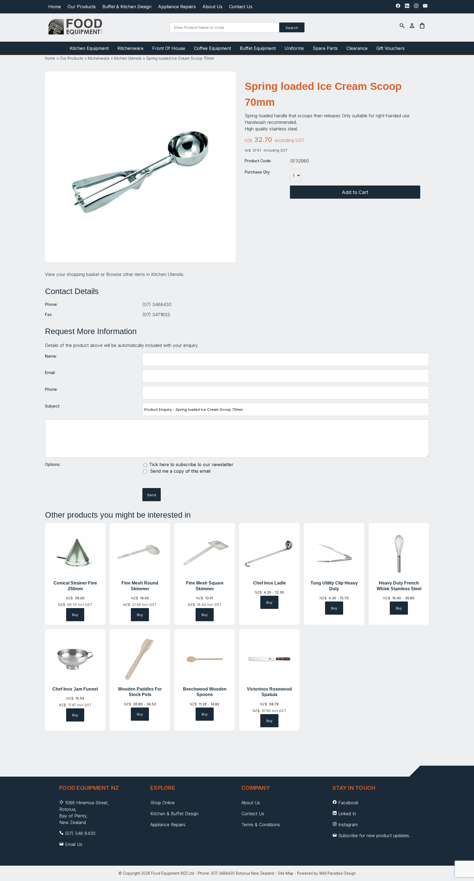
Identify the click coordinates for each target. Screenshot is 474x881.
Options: (52, 464)
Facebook (348, 802)
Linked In (347, 813)
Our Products (81, 6)
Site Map (285, 873)
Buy (75, 615)
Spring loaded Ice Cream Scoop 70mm (180, 58)
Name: (51, 356)
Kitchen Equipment (89, 48)
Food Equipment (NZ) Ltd (172, 873)
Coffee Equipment (212, 48)
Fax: (48, 314)
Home (54, 6)
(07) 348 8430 (80, 833)
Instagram (348, 824)
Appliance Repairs (177, 6)
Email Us (73, 844)
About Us (212, 6)
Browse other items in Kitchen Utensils (144, 274)
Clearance (357, 48)
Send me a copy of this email (179, 471)
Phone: (51, 304)
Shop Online (162, 802)
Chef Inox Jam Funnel (75, 689)
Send (151, 495)
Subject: (52, 406)
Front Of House (168, 48)
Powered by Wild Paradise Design (326, 873)
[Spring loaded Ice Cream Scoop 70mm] (140, 253)
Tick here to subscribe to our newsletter (190, 464)
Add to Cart (355, 192)
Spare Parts (325, 48)
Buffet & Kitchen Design (126, 6)
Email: (50, 372)
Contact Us (240, 6)
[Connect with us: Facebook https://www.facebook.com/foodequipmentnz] (398, 7)
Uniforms (294, 48)
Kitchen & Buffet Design (174, 813)
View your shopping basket (72, 274)
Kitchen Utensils (128, 58)
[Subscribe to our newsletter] (425, 7)
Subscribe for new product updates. (373, 835)
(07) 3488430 (156, 304)
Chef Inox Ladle (269, 583)
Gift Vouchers (390, 48)
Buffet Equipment (258, 48)
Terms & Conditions (260, 824)
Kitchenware (130, 48)
